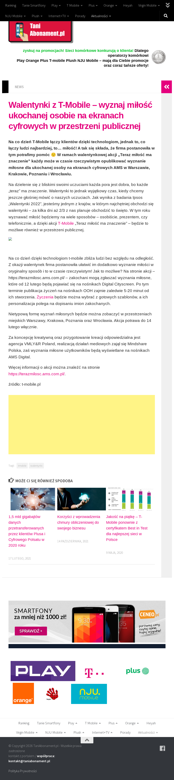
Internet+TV (57, 16)
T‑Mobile (66, 223)
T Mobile (73, 5)
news (19, 87)
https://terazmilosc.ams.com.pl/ (36, 374)
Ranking (10, 5)
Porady (80, 16)
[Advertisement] (81, 424)
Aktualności (99, 16)
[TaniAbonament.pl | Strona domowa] (40, 30)
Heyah (127, 5)
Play (54, 5)
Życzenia (45, 297)
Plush (35, 16)
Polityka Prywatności (22, 771)
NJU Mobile (13, 16)
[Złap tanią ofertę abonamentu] (163, 748)
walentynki (36, 465)
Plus (91, 5)
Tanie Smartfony (33, 5)
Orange (109, 5)
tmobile (22, 465)
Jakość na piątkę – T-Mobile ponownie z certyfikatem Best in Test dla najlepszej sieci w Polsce (126, 528)
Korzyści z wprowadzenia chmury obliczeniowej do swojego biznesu (78, 522)
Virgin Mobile (147, 5)
